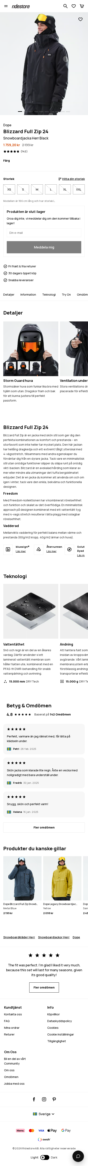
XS (9, 189)
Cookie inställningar (60, 1034)
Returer (9, 1034)
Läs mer (21, 551)
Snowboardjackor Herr (54, 937)
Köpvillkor (53, 1014)
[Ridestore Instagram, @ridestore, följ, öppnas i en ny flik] (44, 1099)
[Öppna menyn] (6, 6)
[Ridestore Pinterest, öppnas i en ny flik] (54, 1099)
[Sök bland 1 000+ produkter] (65, 6)
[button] (44, 1157)
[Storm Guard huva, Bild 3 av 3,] (35, 367)
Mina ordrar (11, 1028)
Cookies (53, 1028)
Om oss (9, 1070)
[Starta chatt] (78, 1156)
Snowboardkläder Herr (19, 937)
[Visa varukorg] (82, 6)
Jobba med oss (14, 1083)
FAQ (7, 1021)
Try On (66, 294)
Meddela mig (44, 247)
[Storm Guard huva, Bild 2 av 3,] (23, 367)
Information (28, 294)
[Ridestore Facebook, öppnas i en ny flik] (34, 1099)
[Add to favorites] (80, 19)
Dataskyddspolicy (59, 1021)
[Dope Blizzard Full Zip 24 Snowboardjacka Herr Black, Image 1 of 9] (44, 63)
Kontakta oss (13, 1014)
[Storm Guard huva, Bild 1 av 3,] (10, 367)
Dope (76, 937)
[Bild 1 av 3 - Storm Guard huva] (30, 348)
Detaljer (8, 294)
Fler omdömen (44, 827)
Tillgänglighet (56, 1041)
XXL (78, 189)
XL (65, 189)
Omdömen (11, 1077)
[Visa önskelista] (74, 6)
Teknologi (49, 294)
